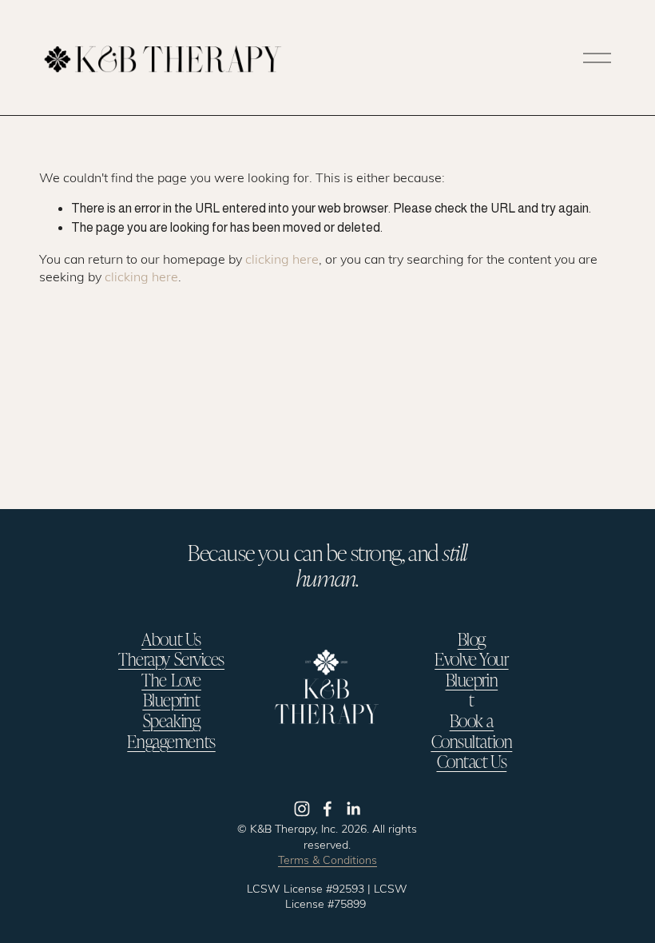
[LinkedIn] (353, 809)
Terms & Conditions (327, 859)
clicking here (282, 258)
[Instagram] (302, 809)
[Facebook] (327, 809)
